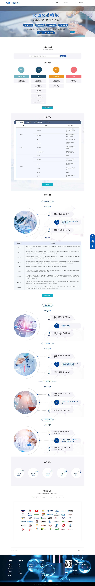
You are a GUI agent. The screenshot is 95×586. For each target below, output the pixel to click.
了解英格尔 (10, 564)
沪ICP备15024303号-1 (57, 584)
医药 (19, 564)
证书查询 (41, 571)
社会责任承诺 (42, 573)
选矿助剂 (47, 122)
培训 (19, 571)
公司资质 (10, 571)
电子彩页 (31, 566)
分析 (19, 568)
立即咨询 (63, 56)
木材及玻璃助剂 (38, 122)
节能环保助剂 (19, 122)
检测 (19, 566)
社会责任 (41, 564)
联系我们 (81, 2)
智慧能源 (20, 573)
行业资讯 (31, 568)
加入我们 (41, 568)
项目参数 (10, 575)
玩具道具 (28, 122)
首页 (51, 2)
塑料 (79, 550)
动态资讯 (73, 2)
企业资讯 (31, 564)
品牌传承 (10, 566)
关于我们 (58, 2)
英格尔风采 (10, 568)
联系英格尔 (42, 566)
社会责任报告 (42, 575)
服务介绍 (66, 2)
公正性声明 (10, 573)
